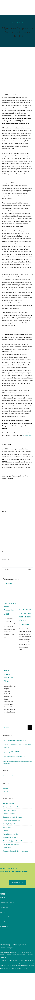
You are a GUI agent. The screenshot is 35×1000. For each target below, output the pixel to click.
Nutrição (5, 830)
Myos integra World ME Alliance (13, 752)
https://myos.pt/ (27, 435)
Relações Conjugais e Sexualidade (13, 841)
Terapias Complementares (11, 844)
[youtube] (4, 930)
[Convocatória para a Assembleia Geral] (10, 594)
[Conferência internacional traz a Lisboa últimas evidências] (25, 597)
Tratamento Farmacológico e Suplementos (15, 851)
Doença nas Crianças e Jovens (12, 807)
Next (29, 569)
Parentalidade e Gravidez (10, 834)
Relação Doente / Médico (10, 837)
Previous (6, 569)
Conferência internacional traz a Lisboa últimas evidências (25, 616)
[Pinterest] (11, 564)
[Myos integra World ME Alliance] (10, 660)
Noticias (5, 791)
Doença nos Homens (9, 810)
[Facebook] (2, 564)
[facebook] (0, 930)
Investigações (7, 827)
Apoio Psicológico (8, 803)
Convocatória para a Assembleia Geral (14, 740)
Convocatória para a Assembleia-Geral (14, 756)
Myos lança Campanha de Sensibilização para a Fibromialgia (17, 762)
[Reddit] (8, 564)
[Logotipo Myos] (6, 4)
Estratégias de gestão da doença (12, 817)
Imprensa (5, 788)
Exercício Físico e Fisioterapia (12, 820)
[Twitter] (5, 564)
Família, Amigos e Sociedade (12, 824)
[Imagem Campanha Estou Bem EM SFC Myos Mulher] (17, 60)
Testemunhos (7, 847)
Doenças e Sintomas (9, 813)
